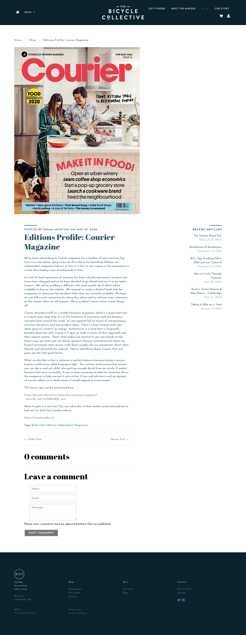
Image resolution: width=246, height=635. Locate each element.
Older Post (35, 439)
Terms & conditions (78, 613)
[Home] (17, 12)
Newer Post (118, 439)
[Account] (228, 16)
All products (75, 589)
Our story (128, 589)
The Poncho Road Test (208, 235)
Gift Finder (157, 9)
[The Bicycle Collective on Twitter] (179, 600)
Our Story (222, 9)
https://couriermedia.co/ (39, 417)
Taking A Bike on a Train (206, 304)
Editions (51, 425)
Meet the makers (183, 9)
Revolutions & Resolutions (205, 247)
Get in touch (184, 589)
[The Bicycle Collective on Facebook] (183, 600)
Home (18, 40)
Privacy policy (75, 610)
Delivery (73, 596)
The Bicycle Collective (24, 613)
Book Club (37, 425)
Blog (205, 9)
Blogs (32, 40)
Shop (28, 12)
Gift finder (74, 593)
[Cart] (221, 16)
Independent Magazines (72, 425)
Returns (181, 593)
